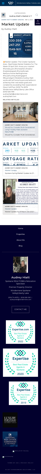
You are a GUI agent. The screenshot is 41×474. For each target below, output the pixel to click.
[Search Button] (37, 15)
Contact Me (20, 309)
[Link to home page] (11, 3)
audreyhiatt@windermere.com (20, 299)
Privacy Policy (27, 462)
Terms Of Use (13, 462)
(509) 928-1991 (26, 297)
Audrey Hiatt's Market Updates (12, 19)
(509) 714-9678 (13, 297)
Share (38, 23)
